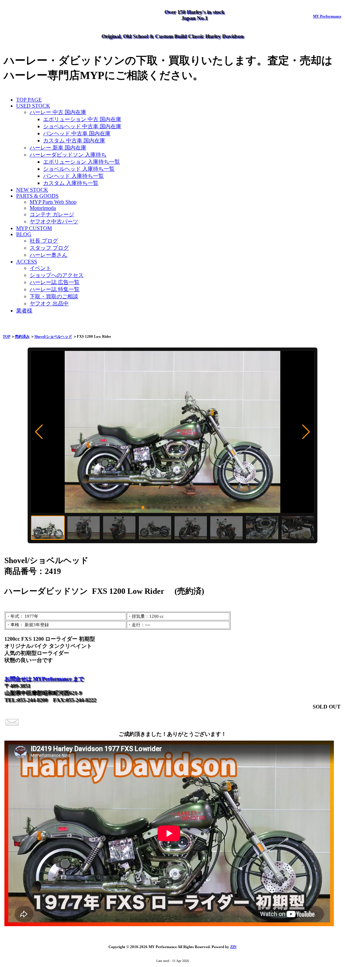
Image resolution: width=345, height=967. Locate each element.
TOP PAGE (29, 100)
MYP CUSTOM (34, 228)
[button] (38, 431)
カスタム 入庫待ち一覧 (70, 183)
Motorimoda (43, 208)
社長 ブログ (44, 241)
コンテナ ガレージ (52, 214)
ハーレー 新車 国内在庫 (58, 147)
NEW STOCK (32, 190)
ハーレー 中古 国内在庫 (58, 112)
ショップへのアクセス (57, 275)
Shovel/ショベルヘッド (53, 336)
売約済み (22, 336)
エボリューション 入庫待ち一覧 (81, 162)
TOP (6, 336)
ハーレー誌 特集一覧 (55, 289)
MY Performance (327, 16)
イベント (40, 268)
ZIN (233, 947)
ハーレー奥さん (48, 255)
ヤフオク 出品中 (49, 303)
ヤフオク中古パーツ (54, 221)
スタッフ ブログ (49, 248)
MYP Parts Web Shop (53, 202)
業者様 (24, 310)
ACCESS (26, 262)
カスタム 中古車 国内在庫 (74, 140)
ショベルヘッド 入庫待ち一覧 (79, 169)
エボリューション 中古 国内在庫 (82, 119)
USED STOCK (33, 106)
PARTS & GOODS (37, 196)
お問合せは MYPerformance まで (44, 679)
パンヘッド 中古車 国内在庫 (77, 133)
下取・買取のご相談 (54, 296)
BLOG (23, 234)
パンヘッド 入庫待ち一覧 (73, 176)
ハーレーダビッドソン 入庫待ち (68, 155)
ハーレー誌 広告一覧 (55, 282)
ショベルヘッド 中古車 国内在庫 (82, 126)
